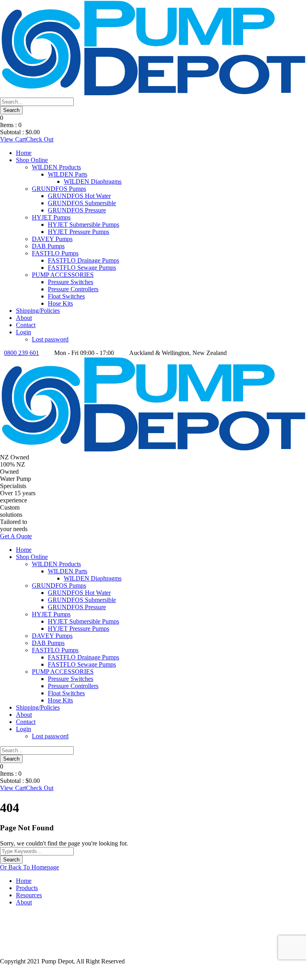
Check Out (39, 139)
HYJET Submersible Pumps (83, 224)
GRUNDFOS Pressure (77, 210)
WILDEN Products (56, 167)
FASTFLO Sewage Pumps (82, 267)
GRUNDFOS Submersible (82, 203)
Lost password (50, 339)
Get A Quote (16, 536)
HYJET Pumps (51, 217)
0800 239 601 (21, 352)
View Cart (13, 139)
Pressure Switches (70, 282)
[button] (153, 939)
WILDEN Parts (67, 174)
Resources (29, 895)
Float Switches (66, 296)
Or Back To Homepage (29, 867)
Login (23, 332)
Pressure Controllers (73, 289)
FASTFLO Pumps (55, 253)
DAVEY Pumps (52, 238)
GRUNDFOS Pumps (59, 188)
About (24, 317)
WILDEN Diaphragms (93, 181)
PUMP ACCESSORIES (63, 274)
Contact (25, 325)
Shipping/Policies (38, 310)
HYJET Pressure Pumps (78, 231)
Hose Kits (60, 303)
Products (27, 888)
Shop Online (32, 160)
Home (23, 152)
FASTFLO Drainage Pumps (83, 260)
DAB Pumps (48, 246)
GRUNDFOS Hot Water (79, 195)
